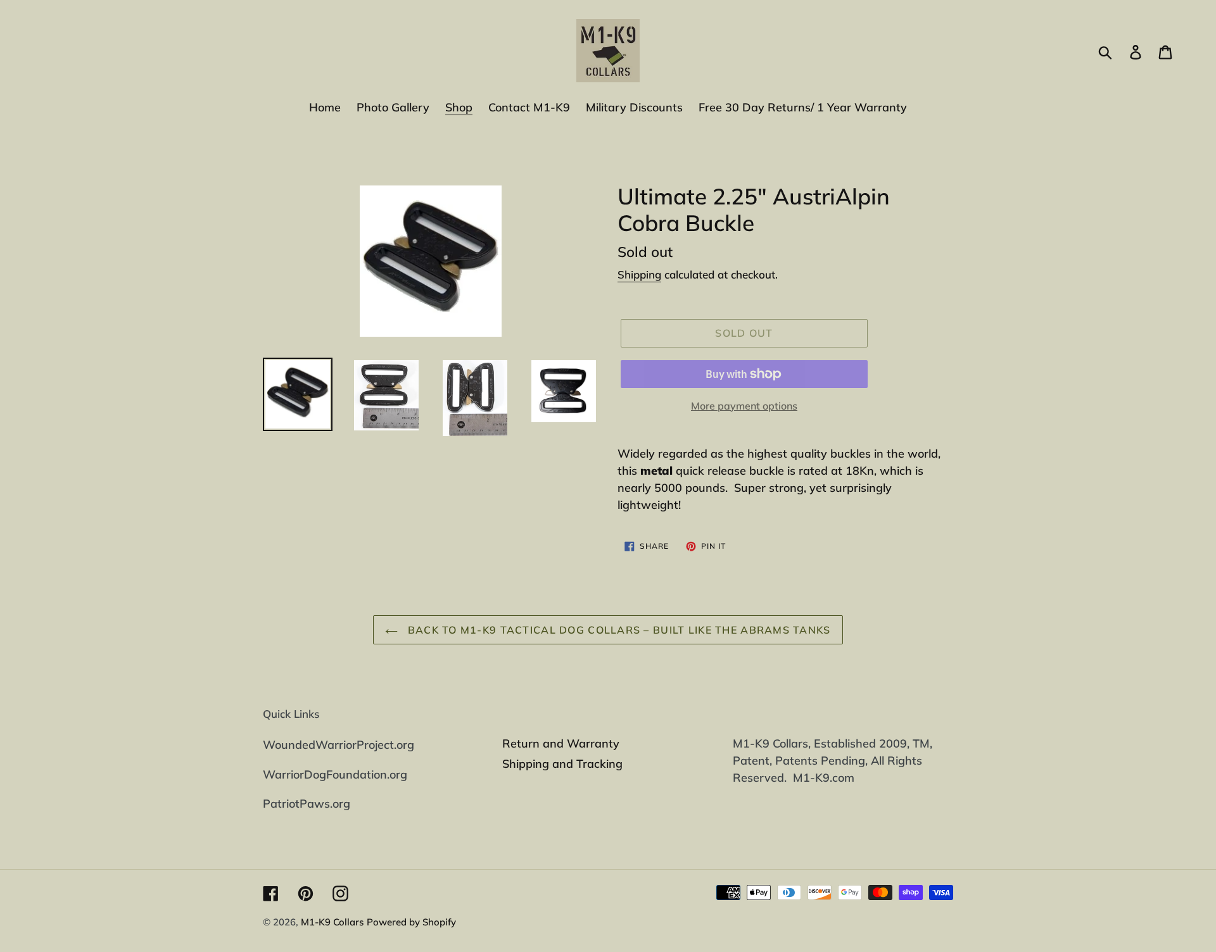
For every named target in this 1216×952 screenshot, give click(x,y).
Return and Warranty (560, 743)
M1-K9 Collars (332, 922)
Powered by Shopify (411, 922)
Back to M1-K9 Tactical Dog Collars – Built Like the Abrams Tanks (617, 629)
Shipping (639, 274)
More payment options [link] (744, 405)
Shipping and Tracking (562, 763)
